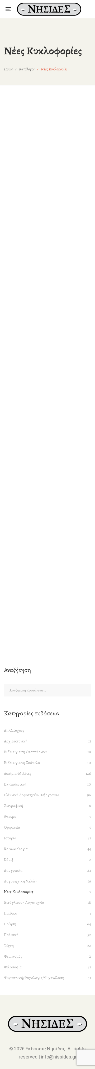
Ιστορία (10, 838)
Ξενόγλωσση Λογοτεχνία (24, 902)
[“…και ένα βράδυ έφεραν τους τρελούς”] (47, 159)
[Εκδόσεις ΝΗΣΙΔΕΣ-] (49, 9)
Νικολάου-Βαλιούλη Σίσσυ (50, 499)
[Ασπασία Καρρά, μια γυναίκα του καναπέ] (47, 318)
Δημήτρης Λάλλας (50, 453)
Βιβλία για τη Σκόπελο (22, 762)
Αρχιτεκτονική (15, 741)
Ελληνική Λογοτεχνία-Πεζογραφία (47, 482)
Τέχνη (9, 945)
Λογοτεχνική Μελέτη (20, 881)
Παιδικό (10, 913)
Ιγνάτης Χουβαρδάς (50, 643)
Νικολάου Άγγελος (50, 545)
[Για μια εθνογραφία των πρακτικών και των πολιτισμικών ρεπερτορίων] (47, 420)
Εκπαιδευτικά (15, 784)
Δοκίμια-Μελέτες (47, 225)
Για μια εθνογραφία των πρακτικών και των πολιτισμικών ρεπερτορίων (47, 441)
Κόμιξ (8, 859)
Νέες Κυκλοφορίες (19, 891)
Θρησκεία (12, 827)
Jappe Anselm (50, 597)
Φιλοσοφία (13, 967)
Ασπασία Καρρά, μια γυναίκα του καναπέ (47, 392)
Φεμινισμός (13, 956)
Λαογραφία (13, 870)
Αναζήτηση (85, 690)
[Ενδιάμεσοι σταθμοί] (47, 472)
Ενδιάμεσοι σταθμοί (47, 491)
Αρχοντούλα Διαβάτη (50, 401)
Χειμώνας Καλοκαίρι (47, 634)
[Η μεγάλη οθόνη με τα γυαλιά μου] (47, 518)
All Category (14, 730)
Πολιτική (47, 383)
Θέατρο (10, 816)
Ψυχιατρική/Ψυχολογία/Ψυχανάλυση (34, 977)
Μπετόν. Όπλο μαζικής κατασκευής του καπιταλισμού (47, 585)
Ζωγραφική (13, 805)
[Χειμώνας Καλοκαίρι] (47, 616)
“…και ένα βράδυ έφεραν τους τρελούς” (47, 234)
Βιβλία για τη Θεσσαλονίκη (26, 752)
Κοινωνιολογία (47, 429)
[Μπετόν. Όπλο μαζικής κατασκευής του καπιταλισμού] (47, 564)
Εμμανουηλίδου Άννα (50, 242)
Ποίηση (10, 924)
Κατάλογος (27, 69)
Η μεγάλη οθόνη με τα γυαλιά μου (47, 536)
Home (8, 69)
